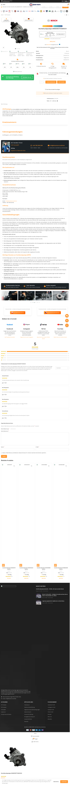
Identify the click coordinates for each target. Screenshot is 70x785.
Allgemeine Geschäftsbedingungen (32, 709)
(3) (29, 576)
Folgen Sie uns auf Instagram (26, 337)
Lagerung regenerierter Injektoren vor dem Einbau (53, 601)
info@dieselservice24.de (7, 0)
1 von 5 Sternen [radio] (11, 428)
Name (2, 447)
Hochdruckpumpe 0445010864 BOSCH (43, 568)
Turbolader (3, 709)
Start (2, 14)
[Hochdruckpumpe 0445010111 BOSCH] (9, 515)
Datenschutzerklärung (29, 707)
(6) (11, 576)
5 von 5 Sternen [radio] (15, 428)
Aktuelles (50, 719)
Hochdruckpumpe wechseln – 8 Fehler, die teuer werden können (50, 589)
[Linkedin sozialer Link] (55, 101)
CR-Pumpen (7, 14)
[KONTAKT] (67, 315)
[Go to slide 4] (19, 48)
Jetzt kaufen (61, 82)
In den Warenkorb (51, 82)
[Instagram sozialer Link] (64, 1)
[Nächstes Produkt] (68, 15)
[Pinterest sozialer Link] (54, 101)
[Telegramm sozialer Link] (57, 101)
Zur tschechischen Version (53, 312)
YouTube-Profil (51, 709)
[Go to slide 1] (15, 48)
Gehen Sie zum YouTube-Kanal (60, 337)
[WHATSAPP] (67, 325)
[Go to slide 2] (16, 48)
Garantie (26, 721)
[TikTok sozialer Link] (68, 1)
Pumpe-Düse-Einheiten (6, 714)
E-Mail (37, 447)
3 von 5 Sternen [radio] (13, 428)
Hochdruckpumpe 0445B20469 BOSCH (61, 568)
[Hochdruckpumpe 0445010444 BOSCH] (26, 515)
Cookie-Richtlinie (28, 719)
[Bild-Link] (8, 636)
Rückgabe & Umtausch (29, 716)
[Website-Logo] (35, 4)
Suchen (65, 6)
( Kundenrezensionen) (55, 38)
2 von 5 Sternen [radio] (12, 428)
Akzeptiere (64, 781)
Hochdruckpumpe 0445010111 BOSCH (9, 568)
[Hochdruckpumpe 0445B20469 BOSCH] (61, 515)
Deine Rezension (5, 431)
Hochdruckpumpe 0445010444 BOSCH (26, 568)
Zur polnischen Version (19, 312)
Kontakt (49, 714)
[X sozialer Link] (52, 101)
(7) (63, 576)
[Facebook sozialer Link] (62, 1)
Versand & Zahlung (28, 714)
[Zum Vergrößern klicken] (3, 47)
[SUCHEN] (67, 320)
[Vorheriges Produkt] (65, 15)
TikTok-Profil (50, 712)
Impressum (27, 704)
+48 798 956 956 (6, 1)
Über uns (50, 716)
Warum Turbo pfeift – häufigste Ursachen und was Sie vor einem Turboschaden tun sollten (55, 595)
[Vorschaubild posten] (38, 596)
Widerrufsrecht (27, 712)
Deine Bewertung (5, 428)
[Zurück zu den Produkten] (66, 15)
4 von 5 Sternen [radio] (14, 428)
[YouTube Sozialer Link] (66, 1)
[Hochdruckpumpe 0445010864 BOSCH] (44, 515)
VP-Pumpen (3, 704)
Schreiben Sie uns (27, 77)
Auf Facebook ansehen (10, 337)
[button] (31, 302)
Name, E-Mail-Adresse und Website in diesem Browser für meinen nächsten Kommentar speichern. (24, 452)
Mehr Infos (56, 781)
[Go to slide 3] (18, 48)
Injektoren (3, 712)
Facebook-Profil (51, 704)
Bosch (9, 570)
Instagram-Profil (51, 707)
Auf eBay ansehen (60, 34)
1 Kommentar (45, 590)
